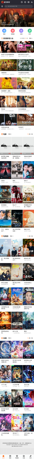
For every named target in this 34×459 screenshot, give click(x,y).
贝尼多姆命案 (16, 307)
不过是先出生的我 (23, 72)
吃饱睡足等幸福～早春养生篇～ (28, 206)
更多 (31, 38)
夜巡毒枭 (3, 205)
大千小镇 (3, 384)
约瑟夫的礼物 (5, 127)
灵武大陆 (26, 384)
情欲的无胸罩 (28, 156)
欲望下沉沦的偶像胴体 (7, 54)
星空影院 (4, 443)
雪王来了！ (16, 433)
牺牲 (14, 180)
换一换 (30, 134)
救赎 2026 (27, 229)
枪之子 (15, 205)
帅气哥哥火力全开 (23, 54)
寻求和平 (21, 127)
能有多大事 (27, 258)
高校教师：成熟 (5, 91)
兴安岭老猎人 (28, 282)
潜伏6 (3, 180)
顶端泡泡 (3, 72)
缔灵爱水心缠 (28, 360)
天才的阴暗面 (22, 109)
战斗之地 (15, 331)
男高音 (3, 109)
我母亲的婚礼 (22, 91)
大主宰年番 (16, 384)
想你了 (26, 180)
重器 (25, 331)
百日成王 (26, 409)
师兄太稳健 (4, 282)
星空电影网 (5, 2)
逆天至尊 (15, 409)
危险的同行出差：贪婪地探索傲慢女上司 (16, 158)
